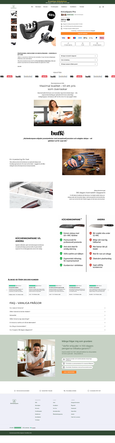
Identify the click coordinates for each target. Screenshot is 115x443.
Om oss (55, 408)
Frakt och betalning (65, 60)
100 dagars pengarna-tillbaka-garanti (69, 64)
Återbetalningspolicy (58, 414)
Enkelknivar (64, 6)
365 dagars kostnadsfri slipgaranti (68, 55)
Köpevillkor (73, 411)
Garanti (72, 414)
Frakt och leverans (75, 417)
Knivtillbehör (73, 6)
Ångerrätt (73, 405)
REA (32, 6)
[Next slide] (108, 290)
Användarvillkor (56, 411)
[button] (103, 6)
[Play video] (57, 113)
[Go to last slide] (7, 290)
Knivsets (45, 6)
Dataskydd (73, 408)
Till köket (82, 6)
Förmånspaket (54, 6)
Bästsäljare (38, 6)
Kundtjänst (55, 405)
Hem (54, 402)
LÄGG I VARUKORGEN (69, 372)
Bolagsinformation (75, 402)
